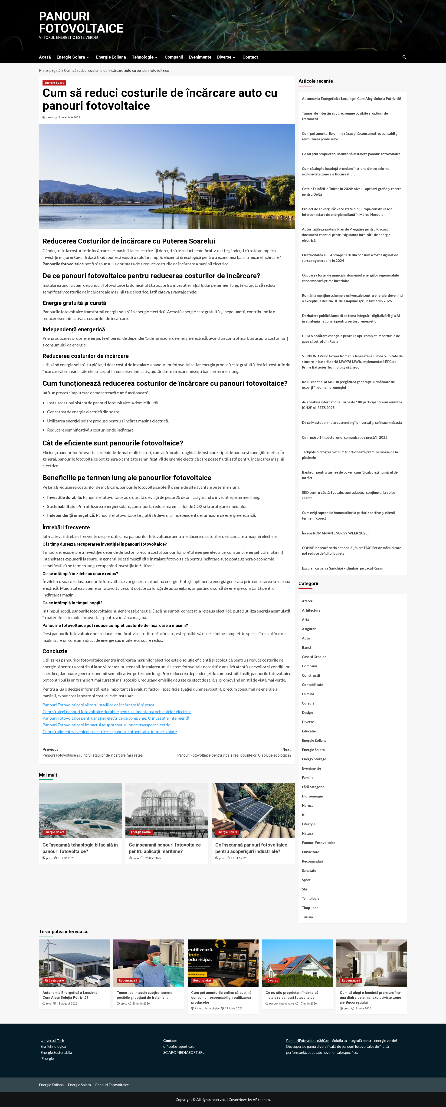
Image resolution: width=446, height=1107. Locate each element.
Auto (306, 638)
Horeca (307, 805)
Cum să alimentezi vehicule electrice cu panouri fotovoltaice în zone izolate (110, 731)
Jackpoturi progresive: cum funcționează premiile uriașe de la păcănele (350, 455)
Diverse (224, 57)
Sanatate (309, 870)
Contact (250, 57)
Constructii (311, 675)
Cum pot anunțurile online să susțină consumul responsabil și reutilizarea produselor (350, 136)
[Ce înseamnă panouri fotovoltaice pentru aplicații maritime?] (166, 810)
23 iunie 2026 (141, 1003)
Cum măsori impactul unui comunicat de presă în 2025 (344, 437)
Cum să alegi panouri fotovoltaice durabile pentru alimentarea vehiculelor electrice (117, 711)
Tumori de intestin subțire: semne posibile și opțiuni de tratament (345, 116)
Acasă (45, 57)
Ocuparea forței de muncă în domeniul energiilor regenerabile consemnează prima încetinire (350, 278)
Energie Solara (71, 57)
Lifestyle (308, 824)
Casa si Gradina (314, 657)
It (303, 815)
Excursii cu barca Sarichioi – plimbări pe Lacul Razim (342, 568)
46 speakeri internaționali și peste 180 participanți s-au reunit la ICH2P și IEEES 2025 (352, 405)
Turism (307, 917)
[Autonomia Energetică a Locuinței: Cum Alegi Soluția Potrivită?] (74, 963)
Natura (307, 833)
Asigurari (309, 629)
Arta (305, 619)
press (49, 117)
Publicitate (310, 852)
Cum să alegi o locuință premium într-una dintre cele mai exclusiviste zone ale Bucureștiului (346, 171)
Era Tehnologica (53, 1046)
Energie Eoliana (111, 57)
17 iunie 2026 (234, 1008)
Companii (174, 57)
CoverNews (238, 1099)
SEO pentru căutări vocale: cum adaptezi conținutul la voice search (348, 495)
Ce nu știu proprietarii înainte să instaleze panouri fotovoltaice (351, 154)
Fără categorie (313, 787)
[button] (404, 57)
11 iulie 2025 (239, 858)
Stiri (305, 889)
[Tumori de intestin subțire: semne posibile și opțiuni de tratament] (148, 963)
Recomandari (312, 861)
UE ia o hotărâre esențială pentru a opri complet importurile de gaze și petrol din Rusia (351, 338)
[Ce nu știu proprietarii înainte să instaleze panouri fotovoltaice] (297, 963)
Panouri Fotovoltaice (81, 22)
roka (49, 1004)
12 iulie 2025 (152, 858)
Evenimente (200, 57)
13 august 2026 (67, 1003)
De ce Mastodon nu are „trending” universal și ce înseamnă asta (352, 422)
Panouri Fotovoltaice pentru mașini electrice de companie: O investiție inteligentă (116, 718)
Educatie (309, 731)
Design (307, 712)
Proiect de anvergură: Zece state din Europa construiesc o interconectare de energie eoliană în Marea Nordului (347, 212)
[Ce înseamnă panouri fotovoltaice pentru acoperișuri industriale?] (253, 810)
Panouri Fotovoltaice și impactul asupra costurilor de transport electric (106, 724)
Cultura (308, 694)
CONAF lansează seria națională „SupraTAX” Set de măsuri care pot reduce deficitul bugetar (351, 550)
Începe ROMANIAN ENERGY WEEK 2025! (335, 533)
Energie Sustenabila (56, 1052)
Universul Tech (52, 1040)
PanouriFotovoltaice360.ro (307, 1040)
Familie (307, 777)
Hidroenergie (312, 796)
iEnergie (47, 1058)
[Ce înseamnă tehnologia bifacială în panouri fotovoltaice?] (80, 810)
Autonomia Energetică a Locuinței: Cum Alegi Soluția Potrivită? (351, 98)
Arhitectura (311, 610)
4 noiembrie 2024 (69, 117)
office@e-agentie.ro (178, 1046)
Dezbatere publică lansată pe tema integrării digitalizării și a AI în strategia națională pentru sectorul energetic (351, 318)
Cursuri (308, 703)
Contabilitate (312, 684)
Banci (306, 647)
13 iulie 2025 (66, 858)
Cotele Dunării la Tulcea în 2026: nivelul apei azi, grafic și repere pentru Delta (351, 191)
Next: (234, 752)
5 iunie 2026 (363, 1008)
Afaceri (307, 601)
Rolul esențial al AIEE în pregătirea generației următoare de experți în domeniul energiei (348, 384)
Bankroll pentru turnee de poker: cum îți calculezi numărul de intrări (350, 475)
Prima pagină (49, 70)
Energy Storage (314, 759)
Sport (306, 880)
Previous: (93, 752)
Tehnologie (143, 57)
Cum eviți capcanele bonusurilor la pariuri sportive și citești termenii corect (348, 515)
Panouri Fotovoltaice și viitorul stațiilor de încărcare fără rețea (98, 704)
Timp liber (310, 908)
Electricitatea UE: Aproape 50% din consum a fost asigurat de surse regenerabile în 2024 (350, 258)
